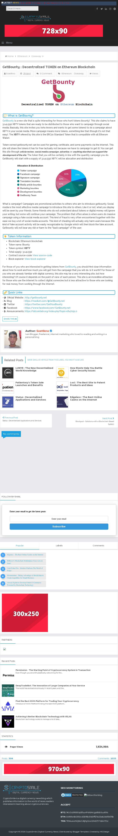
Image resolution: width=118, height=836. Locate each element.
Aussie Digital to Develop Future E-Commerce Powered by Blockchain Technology (24, 583)
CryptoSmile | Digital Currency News (42, 831)
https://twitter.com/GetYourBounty (44, 304)
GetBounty (8, 120)
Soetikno (42, 330)
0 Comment (46, 73)
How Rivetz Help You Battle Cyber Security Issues (86, 369)
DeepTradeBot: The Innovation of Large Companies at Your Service (50, 685)
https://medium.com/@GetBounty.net (45, 301)
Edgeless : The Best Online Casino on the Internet (86, 398)
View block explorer (35, 259)
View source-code (42, 255)
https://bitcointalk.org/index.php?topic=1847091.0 (51, 311)
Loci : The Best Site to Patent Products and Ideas (87, 384)
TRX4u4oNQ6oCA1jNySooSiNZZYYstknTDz (87, 821)
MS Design (104, 831)
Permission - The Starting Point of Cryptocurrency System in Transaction (53, 670)
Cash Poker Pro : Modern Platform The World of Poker (25, 569)
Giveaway (79, 73)
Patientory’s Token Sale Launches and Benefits (30, 384)
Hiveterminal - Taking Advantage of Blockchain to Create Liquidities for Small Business (25, 576)
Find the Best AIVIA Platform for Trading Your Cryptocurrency (43, 3)
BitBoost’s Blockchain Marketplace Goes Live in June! (25, 561)
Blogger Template (80, 831)
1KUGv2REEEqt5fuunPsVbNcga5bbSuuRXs (87, 812)
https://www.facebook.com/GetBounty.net (47, 308)
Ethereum (67, 73)
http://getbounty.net (36, 297)
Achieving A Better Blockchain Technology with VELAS (93, 3)
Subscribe (59, 526)
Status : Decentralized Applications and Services (31, 398)
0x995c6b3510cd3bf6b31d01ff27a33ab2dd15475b (90, 816)
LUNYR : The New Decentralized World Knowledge (34, 369)
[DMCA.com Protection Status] (72, 795)
